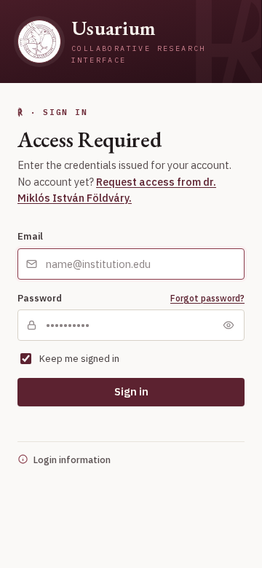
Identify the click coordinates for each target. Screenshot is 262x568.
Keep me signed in (79, 358)
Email (30, 236)
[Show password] (228, 325)
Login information (72, 459)
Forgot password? (207, 298)
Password (39, 298)
